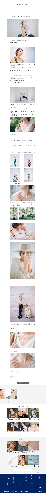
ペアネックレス (19, 477)
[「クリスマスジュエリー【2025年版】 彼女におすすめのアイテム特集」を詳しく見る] (33, 461)
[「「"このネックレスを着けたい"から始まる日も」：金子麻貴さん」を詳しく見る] (12, 414)
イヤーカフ (14, 484)
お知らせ (32, 476)
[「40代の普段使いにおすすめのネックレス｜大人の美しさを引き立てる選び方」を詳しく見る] (33, 447)
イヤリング (14, 483)
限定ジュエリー (14, 478)
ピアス (13, 482)
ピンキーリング (14, 481)
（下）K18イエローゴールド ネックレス (14, 371)
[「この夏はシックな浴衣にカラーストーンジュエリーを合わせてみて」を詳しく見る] (33, 414)
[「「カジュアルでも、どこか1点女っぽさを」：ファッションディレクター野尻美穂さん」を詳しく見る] (23, 428)
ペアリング (19, 478)
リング (13, 480)
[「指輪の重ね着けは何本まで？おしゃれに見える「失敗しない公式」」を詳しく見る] (12, 447)
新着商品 (13, 477)
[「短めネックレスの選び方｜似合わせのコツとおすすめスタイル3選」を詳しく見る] (23, 447)
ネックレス (14, 479)
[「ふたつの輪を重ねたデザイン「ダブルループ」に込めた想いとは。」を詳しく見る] (23, 414)
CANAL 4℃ (8, 477)
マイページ (39, 477)
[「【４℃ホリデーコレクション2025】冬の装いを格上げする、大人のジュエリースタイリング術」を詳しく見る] (23, 461)
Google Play (39, 484)
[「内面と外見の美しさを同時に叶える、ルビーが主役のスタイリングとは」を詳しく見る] (33, 428)
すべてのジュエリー (14, 476)
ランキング (19, 484)
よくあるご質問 (26, 477)
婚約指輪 (7, 484)
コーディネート (19, 485)
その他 (19, 483)
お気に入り (39, 478)
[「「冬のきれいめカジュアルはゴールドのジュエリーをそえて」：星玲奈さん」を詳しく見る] (11, 395)
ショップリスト (32, 477)
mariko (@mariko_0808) (13, 376)
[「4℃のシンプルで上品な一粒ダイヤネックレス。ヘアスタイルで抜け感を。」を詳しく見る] (12, 428)
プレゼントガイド (26, 480)
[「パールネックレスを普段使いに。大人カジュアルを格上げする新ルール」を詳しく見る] (12, 461)
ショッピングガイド (26, 476)
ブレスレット (19, 476)
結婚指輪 (7, 485)
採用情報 (32, 483)
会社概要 (32, 478)
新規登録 (39, 476)
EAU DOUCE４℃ (8, 478)
